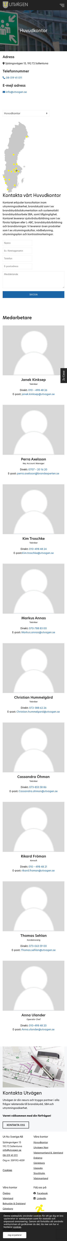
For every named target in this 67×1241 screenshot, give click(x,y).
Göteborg (8, 1208)
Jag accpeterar (15, 1235)
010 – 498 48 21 (38, 866)
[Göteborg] (5, 179)
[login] (49, 1211)
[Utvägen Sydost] (14, 185)
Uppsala (38, 1168)
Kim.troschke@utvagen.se (38, 553)
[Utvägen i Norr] (26, 137)
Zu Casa (63, 375)
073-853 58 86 (37, 787)
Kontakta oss (16, 1125)
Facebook (42, 1193)
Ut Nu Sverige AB (16, 4)
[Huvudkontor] (16, 170)
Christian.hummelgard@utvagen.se (38, 712)
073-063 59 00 (38, 946)
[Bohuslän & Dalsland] (4, 177)
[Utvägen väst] (6, 183)
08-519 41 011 (14, 78)
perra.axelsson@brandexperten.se (38, 473)
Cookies (7, 1170)
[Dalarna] (14, 164)
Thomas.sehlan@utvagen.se (38, 950)
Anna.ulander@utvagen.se (38, 1029)
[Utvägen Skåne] (7, 189)
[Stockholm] (18, 171)
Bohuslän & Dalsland (14, 1203)
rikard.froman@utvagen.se (38, 870)
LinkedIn (41, 1198)
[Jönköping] (9, 179)
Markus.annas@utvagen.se (38, 632)
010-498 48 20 (38, 1025)
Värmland (8, 1198)
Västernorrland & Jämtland (48, 1152)
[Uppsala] (16, 168)
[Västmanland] (14, 170)
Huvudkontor (41, 1142)
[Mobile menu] (62, 5)
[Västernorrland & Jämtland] (13, 154)
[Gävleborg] (16, 164)
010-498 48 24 (38, 549)
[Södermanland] (15, 172)
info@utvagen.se (16, 92)
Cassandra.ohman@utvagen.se (38, 791)
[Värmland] (8, 170)
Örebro (6, 1193)
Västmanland (41, 1178)
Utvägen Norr (41, 1147)
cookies (17, 1227)
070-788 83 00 (38, 628)
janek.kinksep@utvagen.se (38, 394)
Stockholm (39, 1173)
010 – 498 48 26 (37, 390)
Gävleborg (39, 1163)
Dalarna (38, 1157)
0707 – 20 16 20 (37, 469)
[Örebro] (11, 171)
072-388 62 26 (37, 708)
